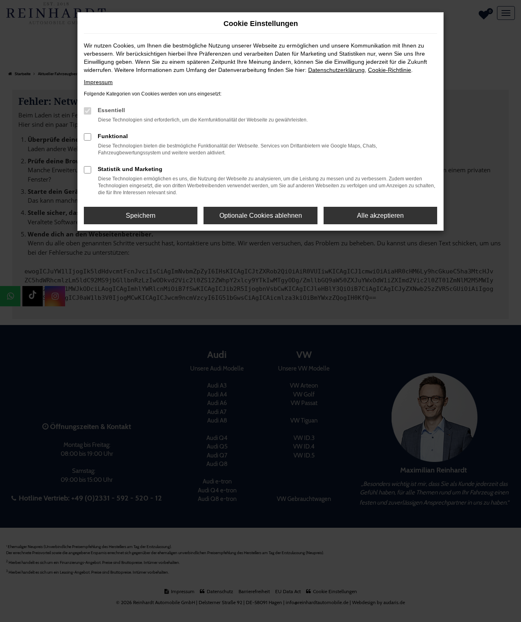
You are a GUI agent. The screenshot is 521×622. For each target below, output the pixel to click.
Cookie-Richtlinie (389, 70)
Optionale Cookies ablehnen (260, 215)
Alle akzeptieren (380, 215)
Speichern (140, 215)
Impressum (98, 82)
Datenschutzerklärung (336, 70)
